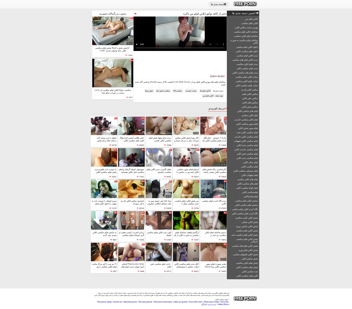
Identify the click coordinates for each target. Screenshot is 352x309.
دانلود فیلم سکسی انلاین (247, 51)
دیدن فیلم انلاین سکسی (247, 64)
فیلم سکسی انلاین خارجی (246, 136)
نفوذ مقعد (219, 96)
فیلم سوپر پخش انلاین (248, 128)
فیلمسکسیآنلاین (251, 196)
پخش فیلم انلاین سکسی (247, 263)
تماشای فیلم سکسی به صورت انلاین (244, 41)
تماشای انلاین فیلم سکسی (246, 31)
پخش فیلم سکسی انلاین (247, 267)
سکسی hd (177, 91)
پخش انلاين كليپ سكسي (246, 217)
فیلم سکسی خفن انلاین (247, 153)
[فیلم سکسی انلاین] (245, 6)
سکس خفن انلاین (250, 98)
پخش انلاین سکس (250, 222)
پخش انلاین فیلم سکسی (247, 230)
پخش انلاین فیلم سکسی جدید (244, 235)
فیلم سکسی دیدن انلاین (247, 158)
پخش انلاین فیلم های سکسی (245, 246)
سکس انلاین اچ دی (249, 89)
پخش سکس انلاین (250, 258)
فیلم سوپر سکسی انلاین (247, 124)
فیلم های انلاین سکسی (247, 179)
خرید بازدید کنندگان (208, 304)
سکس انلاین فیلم (250, 94)
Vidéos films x (223, 304)
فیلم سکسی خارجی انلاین (246, 149)
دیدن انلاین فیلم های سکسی (245, 60)
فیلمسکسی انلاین (250, 192)
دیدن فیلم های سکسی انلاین (245, 72)
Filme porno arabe (211, 302)
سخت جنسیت (191, 91)
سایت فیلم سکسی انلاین (247, 85)
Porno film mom (195, 302)
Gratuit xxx (117, 302)
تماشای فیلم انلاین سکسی (246, 36)
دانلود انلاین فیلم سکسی (247, 47)
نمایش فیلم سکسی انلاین (246, 205)
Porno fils (224, 302)
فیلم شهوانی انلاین (249, 175)
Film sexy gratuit (145, 302)
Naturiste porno (130, 302)
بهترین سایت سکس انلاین (246, 27)
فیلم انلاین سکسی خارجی (246, 119)
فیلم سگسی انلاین (249, 166)
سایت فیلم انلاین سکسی (247, 81)
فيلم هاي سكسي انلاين (247, 111)
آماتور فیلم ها (205, 91)
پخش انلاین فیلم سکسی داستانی (247, 240)
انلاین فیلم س (251, 19)
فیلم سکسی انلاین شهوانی (246, 141)
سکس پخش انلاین (250, 106)
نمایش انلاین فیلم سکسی (246, 200)
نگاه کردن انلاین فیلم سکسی (245, 209)
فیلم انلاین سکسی (249, 115)
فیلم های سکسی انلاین (247, 183)
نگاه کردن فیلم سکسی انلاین (245, 213)
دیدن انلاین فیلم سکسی (247, 55)
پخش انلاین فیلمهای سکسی (245, 254)
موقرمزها (149, 91)
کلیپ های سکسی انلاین (247, 275)
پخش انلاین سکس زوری (247, 226)
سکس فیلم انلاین (250, 102)
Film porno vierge (104, 302)
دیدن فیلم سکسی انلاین (247, 68)
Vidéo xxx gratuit (180, 302)
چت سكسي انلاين (250, 271)
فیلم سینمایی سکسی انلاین (245, 171)
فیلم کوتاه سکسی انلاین (247, 188)
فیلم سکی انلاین (250, 162)
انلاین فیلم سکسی (249, 23)
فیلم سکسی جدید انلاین (247, 145)
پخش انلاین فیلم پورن (248, 250)
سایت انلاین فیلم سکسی (247, 77)
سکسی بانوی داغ (163, 91)
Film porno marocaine (162, 302)
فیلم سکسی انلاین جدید (247, 132)
